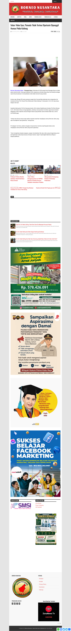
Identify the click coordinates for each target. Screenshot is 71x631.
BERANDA (12, 17)
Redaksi (41, 578)
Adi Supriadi (39, 507)
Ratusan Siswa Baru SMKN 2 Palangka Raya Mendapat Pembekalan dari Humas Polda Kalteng (22, 188)
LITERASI (56, 17)
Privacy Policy (42, 584)
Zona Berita (38, 503)
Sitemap (41, 589)
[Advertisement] (35, 43)
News (13, 20)
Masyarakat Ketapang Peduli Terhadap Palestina (51, 178)
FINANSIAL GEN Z (38, 17)
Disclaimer (41, 587)
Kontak (41, 581)
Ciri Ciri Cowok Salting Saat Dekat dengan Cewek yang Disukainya (30, 232)
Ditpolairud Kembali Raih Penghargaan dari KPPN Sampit (48, 188)
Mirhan (18, 31)
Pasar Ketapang (39, 505)
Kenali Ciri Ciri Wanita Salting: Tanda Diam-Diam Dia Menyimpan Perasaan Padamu (33, 224)
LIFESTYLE (19, 17)
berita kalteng (14, 31)
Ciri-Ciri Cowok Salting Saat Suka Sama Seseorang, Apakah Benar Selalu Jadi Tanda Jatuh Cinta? (36, 239)
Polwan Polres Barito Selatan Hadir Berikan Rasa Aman (17, 178)
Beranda (12, 1)
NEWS (30, 17)
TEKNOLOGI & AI (47, 17)
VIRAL (25, 17)
